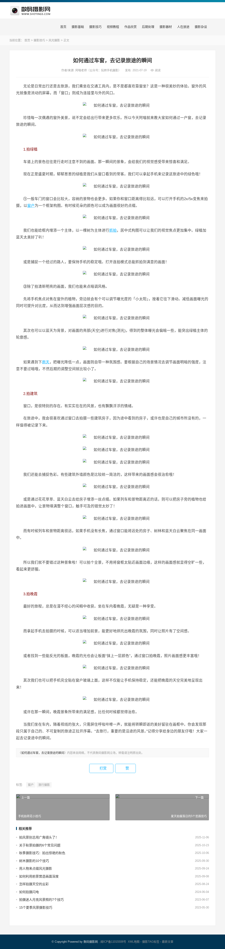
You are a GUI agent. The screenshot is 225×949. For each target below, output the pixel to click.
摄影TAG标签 (150, 941)
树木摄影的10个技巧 (34, 861)
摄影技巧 (95, 26)
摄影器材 (165, 26)
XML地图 (134, 941)
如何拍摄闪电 (29, 892)
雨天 (45, 362)
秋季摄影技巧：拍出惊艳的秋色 (42, 853)
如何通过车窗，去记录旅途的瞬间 (42, 752)
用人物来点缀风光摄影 (35, 868)
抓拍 (113, 230)
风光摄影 (54, 40)
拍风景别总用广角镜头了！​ (39, 837)
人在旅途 (182, 26)
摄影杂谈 (200, 26)
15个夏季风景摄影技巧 (35, 907)
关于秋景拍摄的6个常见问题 (39, 845)
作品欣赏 (130, 26)
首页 (62, 26)
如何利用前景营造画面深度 (39, 876)
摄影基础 (77, 26)
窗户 (31, 206)
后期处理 (147, 26)
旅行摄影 (44, 784)
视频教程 (112, 26)
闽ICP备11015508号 (113, 941)
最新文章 (167, 941)
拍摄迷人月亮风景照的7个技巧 (41, 899)
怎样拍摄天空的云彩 (34, 884)
